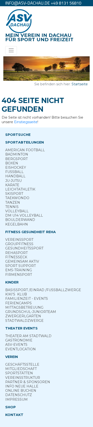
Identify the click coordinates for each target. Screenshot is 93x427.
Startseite (80, 84)
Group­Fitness (19, 244)
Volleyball (17, 211)
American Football (25, 150)
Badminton (16, 154)
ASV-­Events (16, 344)
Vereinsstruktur (22, 377)
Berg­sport (16, 159)
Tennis (12, 207)
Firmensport (18, 274)
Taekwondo (17, 198)
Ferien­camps (18, 303)
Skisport (14, 193)
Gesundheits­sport (24, 248)
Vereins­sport (19, 239)
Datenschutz (18, 395)
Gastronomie (18, 340)
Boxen (11, 163)
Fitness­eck (16, 257)
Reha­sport (16, 253)
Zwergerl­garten (23, 316)
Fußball (14, 172)
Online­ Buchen (20, 390)
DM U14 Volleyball (24, 215)
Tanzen (12, 202)
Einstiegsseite (25, 122)
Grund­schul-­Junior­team (30, 312)
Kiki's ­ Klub (16, 294)
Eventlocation (20, 349)
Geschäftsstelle (22, 364)
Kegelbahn (16, 224)
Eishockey (15, 167)
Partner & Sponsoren (27, 382)
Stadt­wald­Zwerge (24, 320)
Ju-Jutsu (13, 181)
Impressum (16, 399)
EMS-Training (18, 270)
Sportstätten (19, 373)
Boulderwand (20, 220)
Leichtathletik (20, 189)
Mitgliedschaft (21, 369)
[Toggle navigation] (11, 50)
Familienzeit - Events (26, 298)
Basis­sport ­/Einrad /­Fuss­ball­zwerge (43, 290)
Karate (12, 185)
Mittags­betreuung (24, 307)
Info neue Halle (21, 386)
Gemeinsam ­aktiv (22, 261)
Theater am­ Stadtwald (28, 336)
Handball (15, 176)
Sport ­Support (20, 266)
